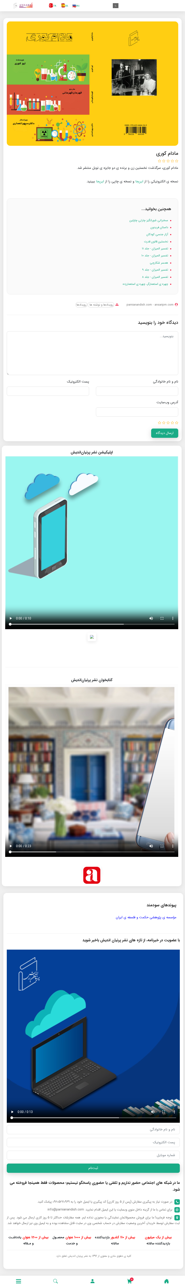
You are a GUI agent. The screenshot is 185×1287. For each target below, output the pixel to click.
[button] (92, 1281)
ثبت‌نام (93, 1168)
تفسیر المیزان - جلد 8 (155, 277)
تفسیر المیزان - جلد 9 (155, 269)
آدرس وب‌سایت (167, 402)
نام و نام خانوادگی (165, 381)
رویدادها (81, 304)
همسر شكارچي (159, 262)
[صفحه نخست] (166, 1281)
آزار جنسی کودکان (157, 234)
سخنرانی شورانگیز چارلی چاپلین (149, 220)
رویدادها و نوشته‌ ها (101, 304)
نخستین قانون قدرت (156, 241)
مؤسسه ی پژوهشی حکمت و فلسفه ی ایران (146, 917)
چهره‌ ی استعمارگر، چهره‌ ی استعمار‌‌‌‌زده (146, 284)
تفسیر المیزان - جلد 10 (155, 255)
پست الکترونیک (78, 381)
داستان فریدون (159, 227)
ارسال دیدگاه (164, 433)
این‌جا (139, 181)
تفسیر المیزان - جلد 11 (155, 248)
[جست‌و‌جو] (55, 1281)
